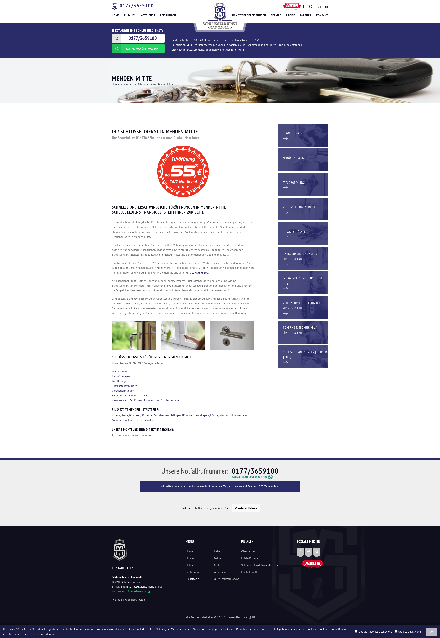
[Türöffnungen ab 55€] (220, 16)
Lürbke (214, 415)
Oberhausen (248, 551)
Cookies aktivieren (246, 508)
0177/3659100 (137, 5)
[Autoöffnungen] (303, 159)
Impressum (220, 572)
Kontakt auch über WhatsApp (131, 591)
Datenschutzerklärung (224, 578)
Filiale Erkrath (249, 572)
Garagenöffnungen (123, 390)
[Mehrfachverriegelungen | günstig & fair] (303, 307)
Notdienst (191, 565)
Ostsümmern (119, 420)
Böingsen (134, 415)
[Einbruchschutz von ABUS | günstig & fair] (303, 258)
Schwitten (149, 420)
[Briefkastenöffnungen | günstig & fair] (303, 356)
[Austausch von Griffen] (232, 335)
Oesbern (242, 415)
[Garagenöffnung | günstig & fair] (303, 282)
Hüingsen (187, 415)
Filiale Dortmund (251, 558)
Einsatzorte (192, 578)
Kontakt (218, 565)
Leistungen (192, 572)
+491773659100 (142, 435)
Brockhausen (161, 415)
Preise (216, 551)
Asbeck (116, 415)
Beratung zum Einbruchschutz (129, 395)
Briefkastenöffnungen (124, 386)
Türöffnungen (120, 381)
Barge (124, 415)
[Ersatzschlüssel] (303, 233)
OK (431, 631)
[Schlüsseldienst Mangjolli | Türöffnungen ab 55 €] (134, 335)
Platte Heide (135, 420)
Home (189, 551)
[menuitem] (319, 6)
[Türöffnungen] (303, 134)
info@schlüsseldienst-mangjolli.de (141, 586)
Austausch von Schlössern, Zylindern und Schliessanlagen (146, 400)
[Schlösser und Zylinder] (303, 208)
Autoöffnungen (121, 376)
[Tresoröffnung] (303, 184)
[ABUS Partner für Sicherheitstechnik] (183, 335)
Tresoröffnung (120, 371)
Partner (217, 558)
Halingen (175, 415)
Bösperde (146, 415)
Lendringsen (202, 415)
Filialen (190, 558)
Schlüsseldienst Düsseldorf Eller (260, 565)
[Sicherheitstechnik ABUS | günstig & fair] (303, 331)
